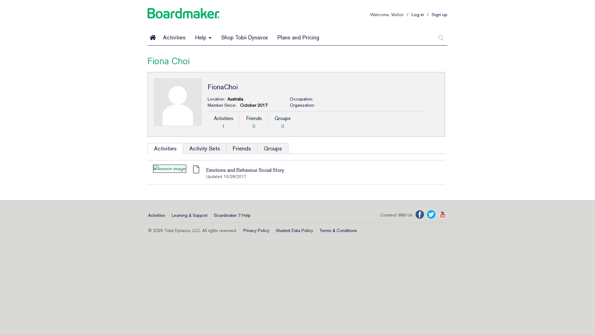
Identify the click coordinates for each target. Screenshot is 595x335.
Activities (174, 37)
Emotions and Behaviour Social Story (245, 170)
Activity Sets (204, 148)
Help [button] (201, 37)
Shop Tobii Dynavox (244, 37)
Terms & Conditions (338, 230)
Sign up (439, 14)
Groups (273, 148)
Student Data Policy (294, 230)
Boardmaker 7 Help (232, 215)
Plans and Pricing (298, 37)
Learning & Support (190, 215)
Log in (418, 14)
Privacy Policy (256, 230)
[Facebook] (420, 214)
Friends (242, 148)
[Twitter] (431, 214)
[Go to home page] (153, 37)
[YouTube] (443, 214)
